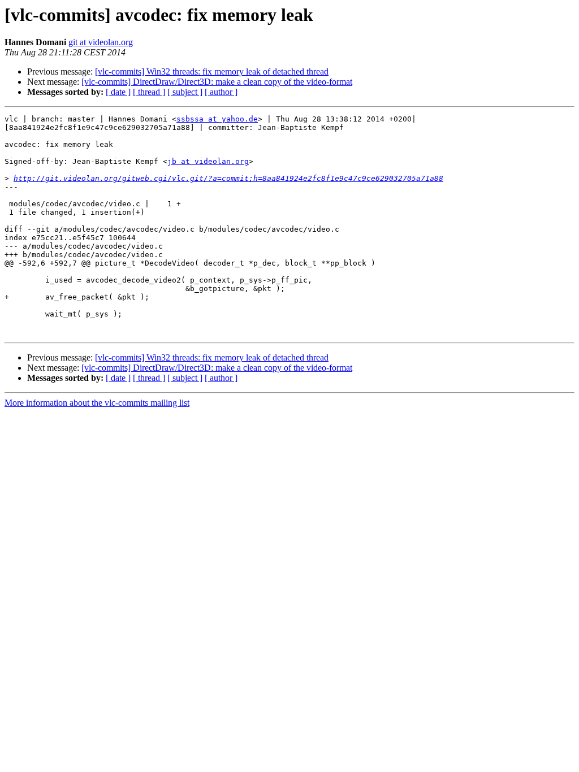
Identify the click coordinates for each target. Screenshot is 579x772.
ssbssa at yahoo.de (217, 119)
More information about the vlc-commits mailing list (97, 402)
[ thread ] (149, 92)
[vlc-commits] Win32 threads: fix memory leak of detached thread (212, 71)
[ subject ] (184, 92)
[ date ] (118, 92)
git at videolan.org (100, 42)
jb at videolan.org (208, 161)
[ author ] (221, 92)
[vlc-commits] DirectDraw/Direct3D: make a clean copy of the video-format (216, 81)
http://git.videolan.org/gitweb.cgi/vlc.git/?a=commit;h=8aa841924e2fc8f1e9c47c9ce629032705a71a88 (228, 178)
